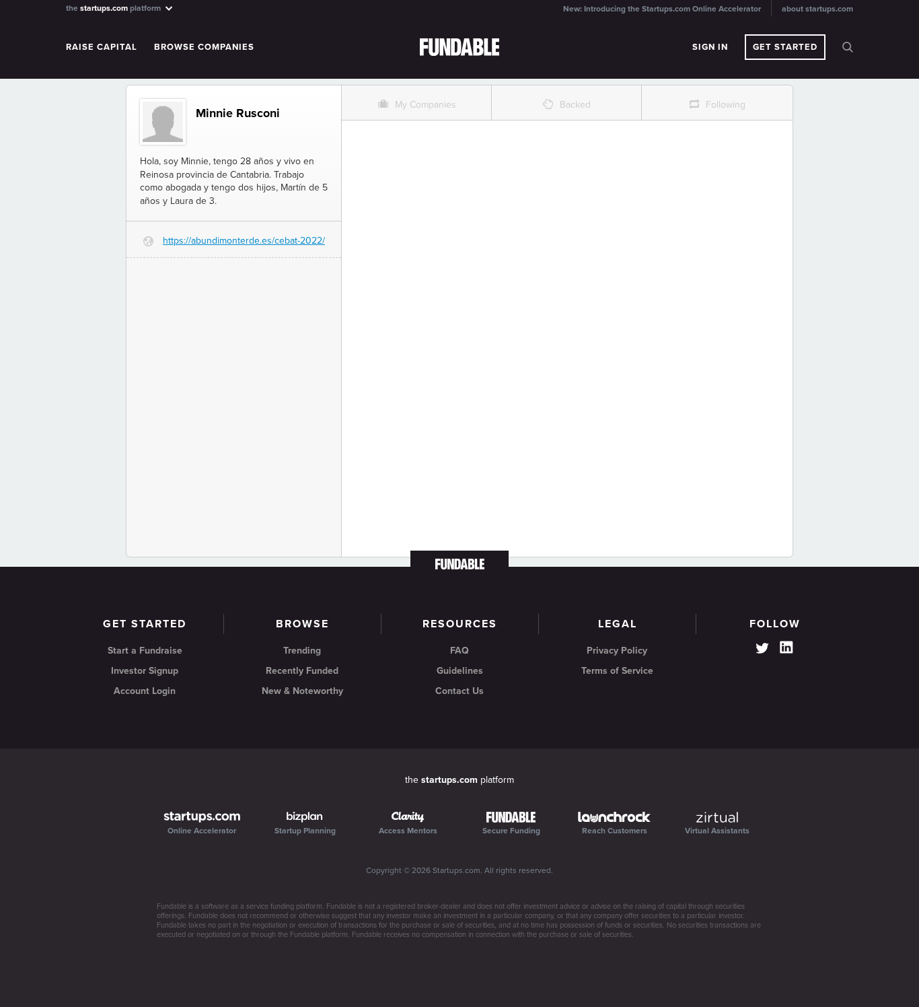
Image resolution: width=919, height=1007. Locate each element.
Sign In (710, 47)
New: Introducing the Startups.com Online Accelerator (662, 8)
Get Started (785, 47)
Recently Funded (302, 670)
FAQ (459, 650)
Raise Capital (101, 47)
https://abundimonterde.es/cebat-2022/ (244, 240)
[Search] (847, 47)
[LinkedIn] (786, 647)
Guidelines (460, 670)
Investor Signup (144, 670)
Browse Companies (204, 47)
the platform (114, 7)
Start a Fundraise (145, 650)
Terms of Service (617, 670)
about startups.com (817, 8)
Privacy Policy (617, 650)
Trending (302, 650)
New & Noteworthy (302, 691)
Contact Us (459, 691)
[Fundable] (460, 47)
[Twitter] (762, 649)
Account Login (145, 691)
